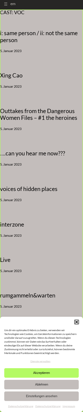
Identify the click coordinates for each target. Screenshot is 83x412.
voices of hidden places (28, 188)
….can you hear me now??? (32, 153)
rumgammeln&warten (27, 295)
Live (5, 259)
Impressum (69, 406)
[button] (76, 322)
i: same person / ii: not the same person (39, 36)
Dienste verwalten (40, 361)
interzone (12, 224)
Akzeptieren (41, 373)
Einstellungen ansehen (41, 396)
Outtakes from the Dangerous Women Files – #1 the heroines (38, 114)
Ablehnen (41, 384)
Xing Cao (11, 75)
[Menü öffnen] (5, 4)
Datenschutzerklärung (20, 406)
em (13, 3)
